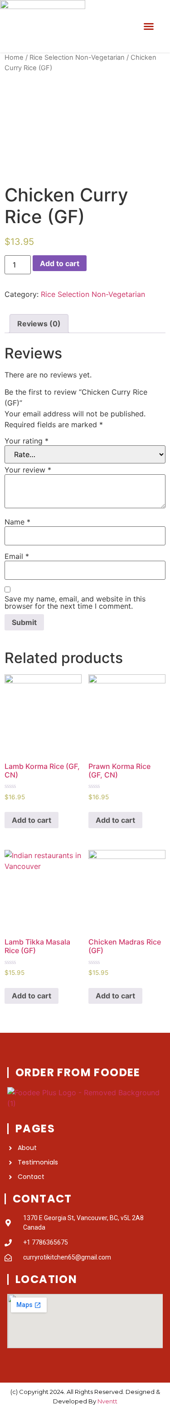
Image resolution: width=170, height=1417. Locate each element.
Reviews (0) (39, 323)
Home (14, 57)
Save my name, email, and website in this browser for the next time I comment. (75, 602)
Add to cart (59, 263)
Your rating (27, 440)
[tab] (39, 323)
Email (17, 556)
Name (17, 521)
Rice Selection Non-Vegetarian (77, 57)
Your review (28, 469)
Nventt (107, 1401)
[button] (149, 26)
